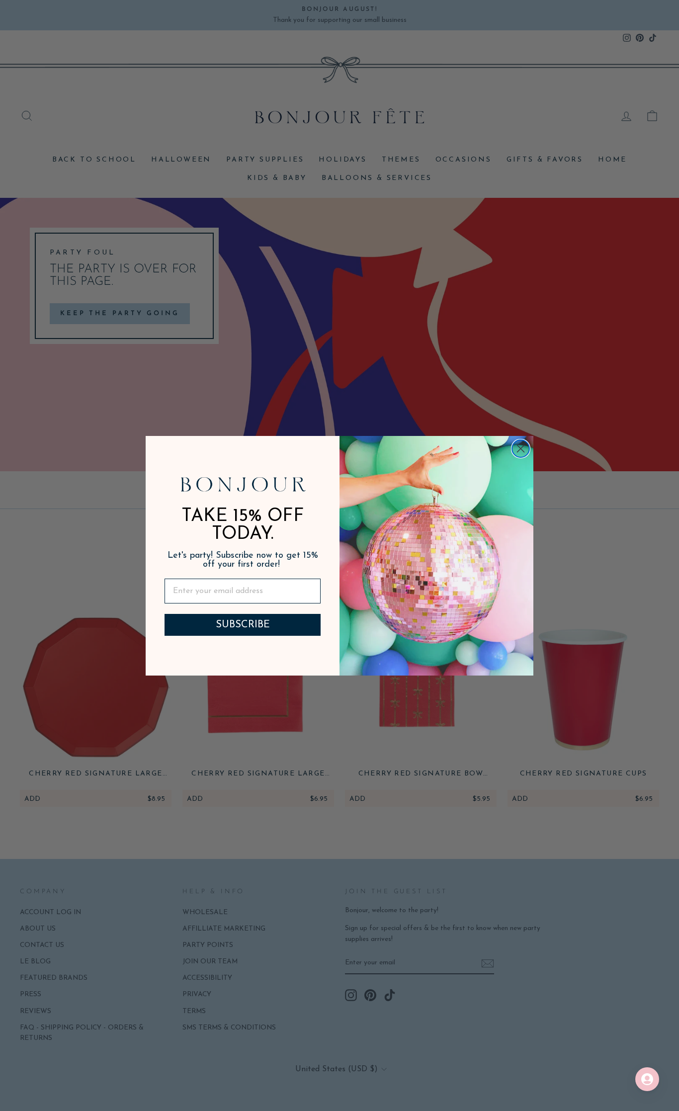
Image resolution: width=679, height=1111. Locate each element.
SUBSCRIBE (243, 625)
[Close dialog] (520, 448)
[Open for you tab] (647, 1079)
